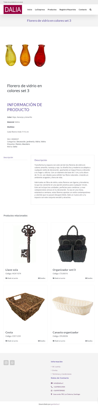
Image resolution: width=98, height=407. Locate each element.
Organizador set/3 (64, 269)
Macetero (26, 144)
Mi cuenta (56, 367)
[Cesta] (25, 306)
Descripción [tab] (8, 157)
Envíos (54, 370)
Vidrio (37, 141)
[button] (90, 9)
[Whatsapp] (12, 362)
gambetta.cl (55, 404)
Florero (18, 144)
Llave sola (11, 269)
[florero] (25, 55)
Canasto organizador (66, 332)
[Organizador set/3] (72, 244)
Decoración (21, 141)
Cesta (9, 332)
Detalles (42, 278)
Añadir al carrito (12, 278)
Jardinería (30, 141)
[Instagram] (6, 362)
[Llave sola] (25, 244)
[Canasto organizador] (72, 306)
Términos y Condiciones (61, 374)
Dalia (15, 146)
